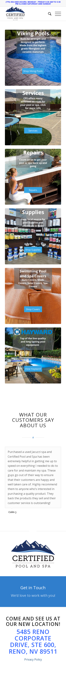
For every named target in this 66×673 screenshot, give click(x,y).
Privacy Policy (33, 659)
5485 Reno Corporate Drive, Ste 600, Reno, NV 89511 (33, 641)
